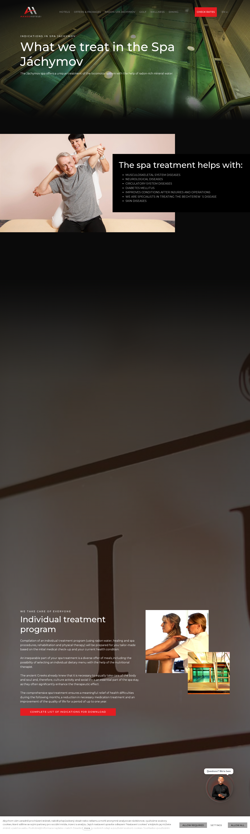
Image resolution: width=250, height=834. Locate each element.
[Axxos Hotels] (30, 12)
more (87, 828)
